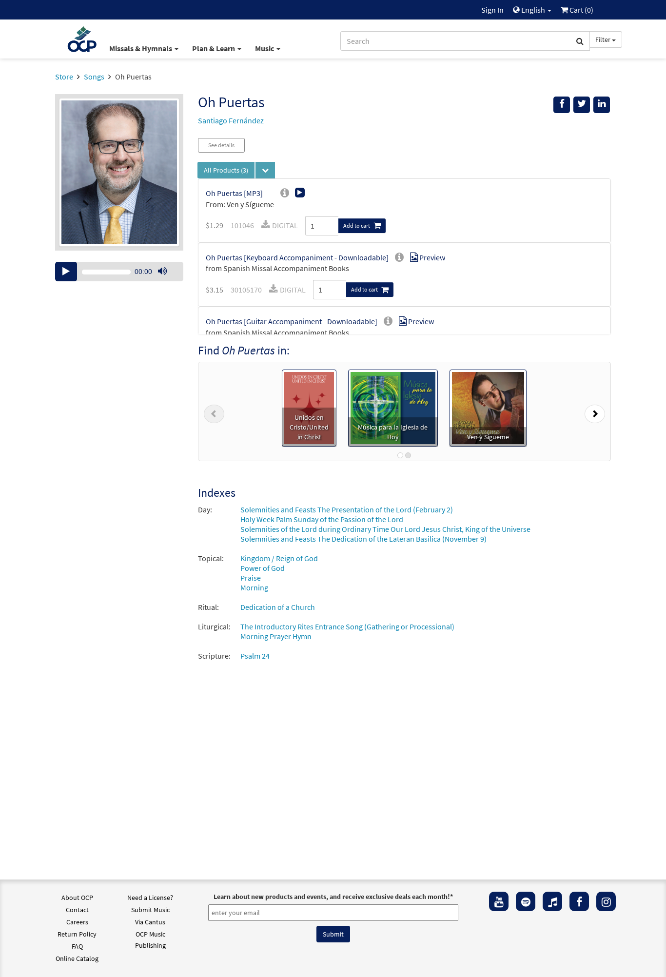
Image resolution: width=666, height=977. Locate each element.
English (533, 10)
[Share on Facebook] (561, 105)
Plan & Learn (214, 48)
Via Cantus (150, 922)
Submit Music (150, 909)
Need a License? (150, 897)
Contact (77, 909)
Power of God (262, 568)
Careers (77, 922)
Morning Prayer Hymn (276, 636)
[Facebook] (579, 901)
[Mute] (162, 271)
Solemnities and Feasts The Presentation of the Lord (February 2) (346, 509)
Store (64, 76)
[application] (119, 271)
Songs (94, 76)
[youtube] (499, 901)
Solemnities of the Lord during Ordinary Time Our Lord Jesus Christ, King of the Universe (385, 529)
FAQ (77, 946)
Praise (250, 578)
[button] (214, 411)
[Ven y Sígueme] (488, 407)
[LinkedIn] (601, 105)
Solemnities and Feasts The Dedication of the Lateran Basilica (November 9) (363, 539)
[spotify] (525, 901)
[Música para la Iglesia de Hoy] (393, 407)
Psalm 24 (255, 656)
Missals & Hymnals (141, 48)
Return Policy (77, 934)
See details (221, 145)
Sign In (492, 10)
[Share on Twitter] (581, 105)
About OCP (77, 897)
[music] (552, 901)
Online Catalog (77, 958)
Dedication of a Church (277, 607)
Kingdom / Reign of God (279, 558)
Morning (254, 587)
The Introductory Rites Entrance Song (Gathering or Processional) (347, 626)
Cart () (580, 10)
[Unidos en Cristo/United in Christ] (309, 407)
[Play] (66, 271)
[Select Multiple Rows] (265, 170)
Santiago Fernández (231, 120)
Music (265, 48)
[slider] (167, 280)
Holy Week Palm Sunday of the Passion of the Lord (321, 519)
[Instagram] (606, 901)
